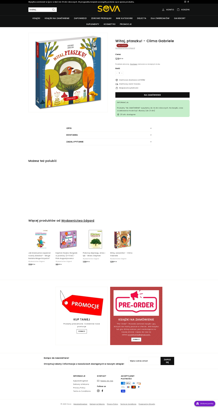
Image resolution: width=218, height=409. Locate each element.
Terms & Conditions (82, 391)
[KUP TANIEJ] (81, 303)
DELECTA (141, 18)
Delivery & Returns (81, 384)
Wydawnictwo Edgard (125, 48)
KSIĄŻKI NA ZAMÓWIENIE (57, 18)
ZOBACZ (81, 331)
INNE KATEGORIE (124, 18)
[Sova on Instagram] (98, 390)
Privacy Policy (79, 388)
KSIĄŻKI (36, 18)
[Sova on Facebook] (102, 390)
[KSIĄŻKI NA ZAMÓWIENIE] (136, 303)
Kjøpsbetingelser (80, 381)
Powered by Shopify (147, 404)
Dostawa (133, 64)
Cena (118, 54)
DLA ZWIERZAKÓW (160, 18)
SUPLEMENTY (92, 24)
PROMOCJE (126, 24)
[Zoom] (68, 72)
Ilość (117, 68)
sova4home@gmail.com (139, 334)
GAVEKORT (180, 18)
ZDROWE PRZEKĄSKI (101, 18)
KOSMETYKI (109, 24)
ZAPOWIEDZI (80, 18)
